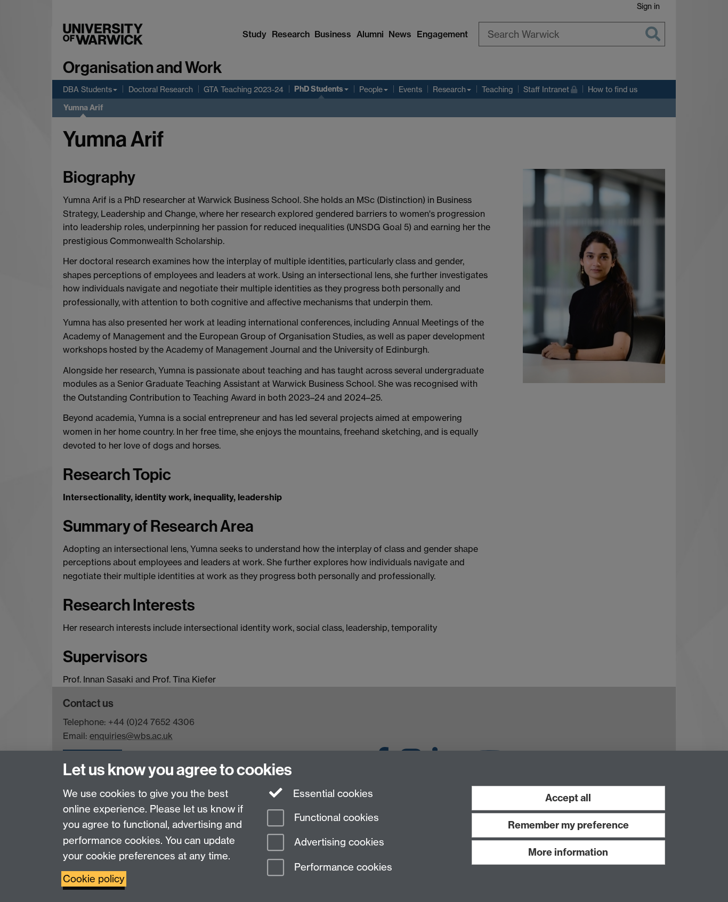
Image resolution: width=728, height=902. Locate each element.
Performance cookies (342, 868)
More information (568, 852)
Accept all (568, 798)
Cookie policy (94, 879)
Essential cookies (331, 793)
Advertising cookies (338, 842)
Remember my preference (568, 825)
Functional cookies (335, 817)
